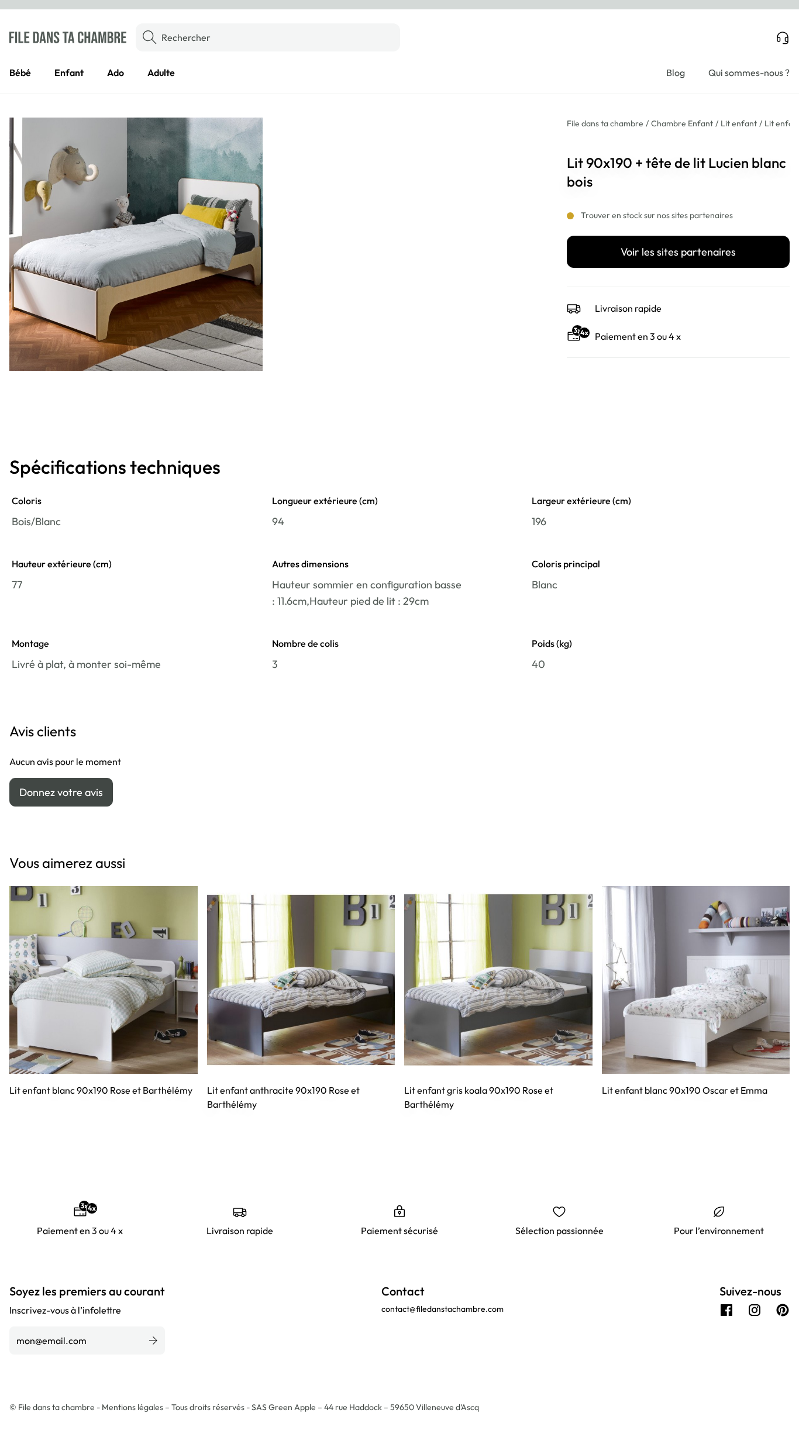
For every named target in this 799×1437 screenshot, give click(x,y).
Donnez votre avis (61, 792)
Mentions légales (133, 1407)
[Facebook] (726, 1310)
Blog (675, 72)
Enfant (69, 72)
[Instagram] (755, 1310)
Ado (115, 72)
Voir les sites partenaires (678, 252)
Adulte (161, 72)
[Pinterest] (783, 1310)
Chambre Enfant (682, 123)
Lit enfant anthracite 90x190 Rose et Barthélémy (283, 1097)
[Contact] (783, 37)
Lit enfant (739, 123)
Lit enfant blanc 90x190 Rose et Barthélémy (100, 1090)
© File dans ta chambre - (55, 1407)
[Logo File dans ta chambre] (67, 37)
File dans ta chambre (605, 123)
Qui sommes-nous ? (749, 72)
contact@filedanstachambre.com (442, 1309)
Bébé (20, 72)
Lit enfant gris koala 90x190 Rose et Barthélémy (478, 1097)
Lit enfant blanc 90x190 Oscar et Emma (684, 1090)
